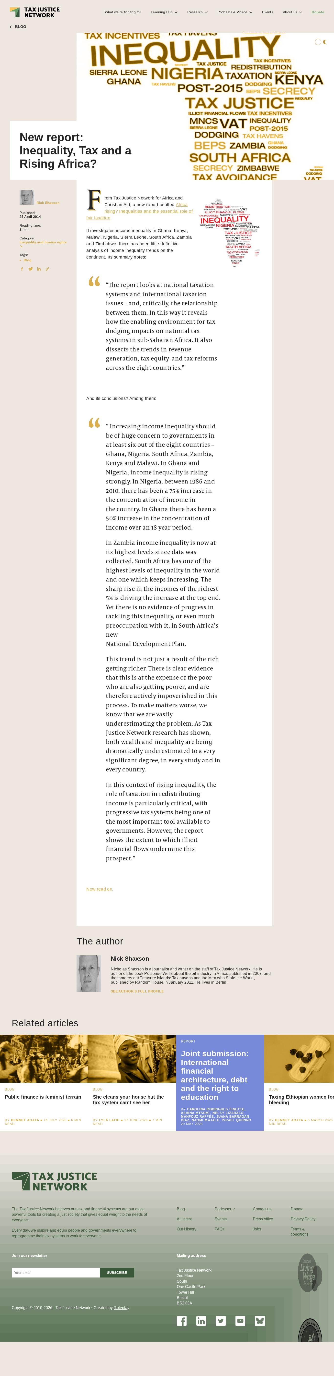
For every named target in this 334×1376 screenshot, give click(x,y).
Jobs (257, 1229)
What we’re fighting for (123, 12)
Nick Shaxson (48, 203)
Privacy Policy (303, 1219)
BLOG (20, 27)
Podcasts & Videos (233, 12)
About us (290, 12)
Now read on (99, 889)
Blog (28, 260)
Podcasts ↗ (225, 1209)
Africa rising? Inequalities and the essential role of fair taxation (139, 211)
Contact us (262, 1209)
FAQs (219, 1229)
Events (267, 12)
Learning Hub (162, 12)
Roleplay (121, 1308)
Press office (263, 1219)
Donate (318, 12)
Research (195, 12)
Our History (186, 1229)
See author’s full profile (137, 991)
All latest (184, 1219)
